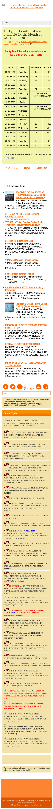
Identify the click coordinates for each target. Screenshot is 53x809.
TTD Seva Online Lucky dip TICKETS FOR (26, 563)
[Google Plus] (20, 388)
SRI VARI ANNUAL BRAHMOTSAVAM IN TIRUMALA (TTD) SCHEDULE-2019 (22, 684)
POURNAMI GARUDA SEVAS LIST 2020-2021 (26, 498)
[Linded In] (29, 388)
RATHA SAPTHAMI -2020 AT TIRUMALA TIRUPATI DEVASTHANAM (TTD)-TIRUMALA (26, 544)
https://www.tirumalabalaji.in (33, 805)
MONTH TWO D (27, 691)
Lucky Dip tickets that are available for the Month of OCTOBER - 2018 (23, 34)
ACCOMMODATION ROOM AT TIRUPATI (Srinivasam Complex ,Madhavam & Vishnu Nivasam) (30, 195)
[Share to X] (10, 158)
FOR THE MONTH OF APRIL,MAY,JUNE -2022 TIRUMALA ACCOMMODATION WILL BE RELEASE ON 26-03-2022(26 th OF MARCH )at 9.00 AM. (25, 423)
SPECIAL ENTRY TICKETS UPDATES (22, 344)
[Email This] (5, 158)
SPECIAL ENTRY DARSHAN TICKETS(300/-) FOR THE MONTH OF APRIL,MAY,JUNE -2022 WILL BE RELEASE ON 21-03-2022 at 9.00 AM (26, 435)
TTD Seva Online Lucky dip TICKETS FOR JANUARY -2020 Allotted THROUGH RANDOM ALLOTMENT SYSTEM (27, 664)
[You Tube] (38, 388)
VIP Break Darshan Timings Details (21, 260)
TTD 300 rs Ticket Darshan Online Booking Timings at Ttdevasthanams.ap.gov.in (25, 223)
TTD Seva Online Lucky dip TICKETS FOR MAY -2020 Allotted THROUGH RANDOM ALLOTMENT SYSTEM (27, 524)
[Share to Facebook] (12, 158)
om (10, 42)
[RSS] (45, 388)
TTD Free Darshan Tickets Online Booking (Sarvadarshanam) (31, 305)
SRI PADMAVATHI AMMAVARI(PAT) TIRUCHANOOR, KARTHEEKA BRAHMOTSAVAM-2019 (25, 656)
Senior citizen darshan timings (19, 274)
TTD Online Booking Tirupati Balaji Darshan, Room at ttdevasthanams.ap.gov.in (32, 801)
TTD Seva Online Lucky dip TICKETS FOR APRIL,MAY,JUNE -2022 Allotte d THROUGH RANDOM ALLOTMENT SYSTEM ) (25, 456)
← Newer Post (10, 168)
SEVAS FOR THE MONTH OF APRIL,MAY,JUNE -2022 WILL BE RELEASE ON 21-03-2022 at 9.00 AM (25, 445)
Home (27, 168)
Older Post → (43, 168)
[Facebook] (5, 388)
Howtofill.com (28, 770)
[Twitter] (13, 388)
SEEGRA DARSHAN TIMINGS (19, 241)
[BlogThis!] (7, 158)
